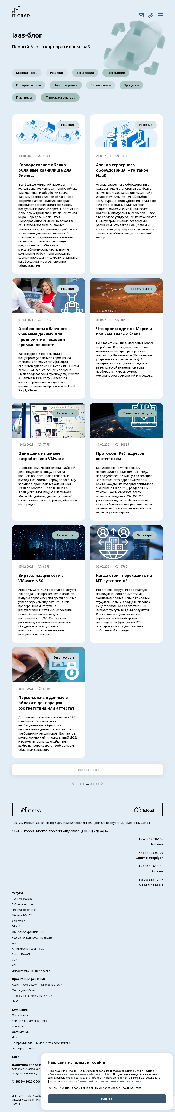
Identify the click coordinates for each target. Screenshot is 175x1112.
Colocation (18, 921)
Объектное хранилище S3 (28, 932)
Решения (57, 73)
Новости (17, 1037)
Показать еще (87, 770)
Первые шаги (100, 85)
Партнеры (24, 97)
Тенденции (85, 73)
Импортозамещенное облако (31, 971)
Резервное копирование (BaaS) (32, 937)
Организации (20, 1032)
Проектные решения (29, 979)
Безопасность (26, 73)
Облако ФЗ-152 (22, 915)
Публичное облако (24, 904)
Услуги (17, 893)
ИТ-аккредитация (23, 1048)
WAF (14, 943)
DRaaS (16, 926)
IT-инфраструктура (60, 97)
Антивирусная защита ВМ (28, 948)
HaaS (15, 1001)
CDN (15, 960)
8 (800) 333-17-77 (151, 879)
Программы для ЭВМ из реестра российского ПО (43, 1043)
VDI (14, 965)
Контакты (18, 1026)
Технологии (116, 73)
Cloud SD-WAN (21, 954)
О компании (20, 1015)
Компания (20, 1009)
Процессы (131, 85)
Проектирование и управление (32, 996)
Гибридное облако (24, 910)
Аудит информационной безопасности (37, 985)
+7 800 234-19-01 (151, 866)
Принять (107, 1099)
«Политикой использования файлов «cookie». (109, 1081)
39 (97, 783)
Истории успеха (28, 85)
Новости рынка (66, 85)
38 (92, 783)
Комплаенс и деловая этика (29, 1021)
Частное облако (22, 899)
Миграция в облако (24, 990)
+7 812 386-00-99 (151, 853)
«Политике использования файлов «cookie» (80, 1074)
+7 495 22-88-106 (151, 839)
